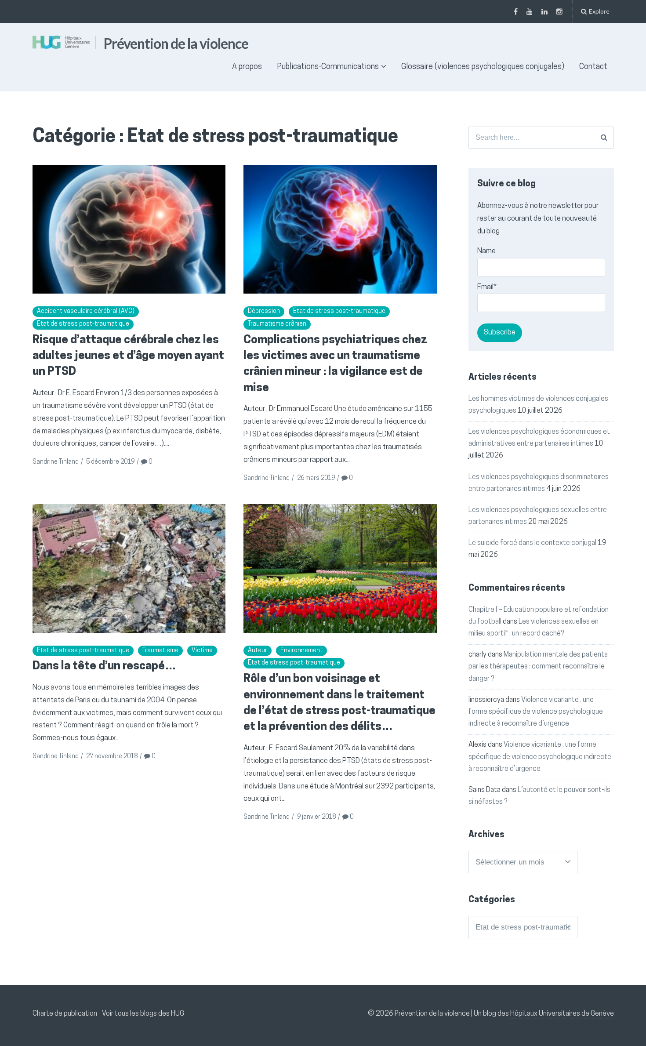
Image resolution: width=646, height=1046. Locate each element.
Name (486, 251)
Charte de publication (65, 1013)
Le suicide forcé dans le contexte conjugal (532, 543)
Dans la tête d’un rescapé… (104, 666)
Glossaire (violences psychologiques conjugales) (482, 67)
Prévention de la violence (176, 43)
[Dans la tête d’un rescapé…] (129, 568)
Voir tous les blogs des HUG (143, 1013)
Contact (593, 67)
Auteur (257, 650)
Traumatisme (160, 650)
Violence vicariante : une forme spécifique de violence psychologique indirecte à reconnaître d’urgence (535, 712)
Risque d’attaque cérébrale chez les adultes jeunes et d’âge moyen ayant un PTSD (128, 356)
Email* (487, 287)
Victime (202, 650)
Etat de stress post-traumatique (83, 324)
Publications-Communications (328, 67)
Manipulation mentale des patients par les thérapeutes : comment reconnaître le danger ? (538, 666)
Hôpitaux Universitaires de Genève (562, 1013)
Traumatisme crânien (277, 324)
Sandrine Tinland (56, 462)
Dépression (264, 311)
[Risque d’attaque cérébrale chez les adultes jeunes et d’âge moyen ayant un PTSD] (129, 229)
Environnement (301, 650)
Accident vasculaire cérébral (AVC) (85, 311)
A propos (247, 67)
